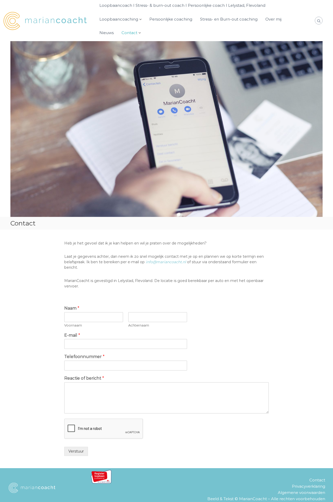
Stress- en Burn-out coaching (229, 19)
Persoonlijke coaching (170, 19)
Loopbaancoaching (118, 19)
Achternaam (138, 325)
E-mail (72, 335)
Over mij (273, 19)
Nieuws (106, 32)
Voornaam (73, 325)
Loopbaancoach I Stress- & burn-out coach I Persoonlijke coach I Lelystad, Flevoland (182, 5)
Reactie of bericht (84, 378)
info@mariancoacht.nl (166, 262)
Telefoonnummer (84, 356)
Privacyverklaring (308, 486)
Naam (71, 308)
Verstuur (76, 451)
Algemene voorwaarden (301, 492)
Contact (129, 32)
